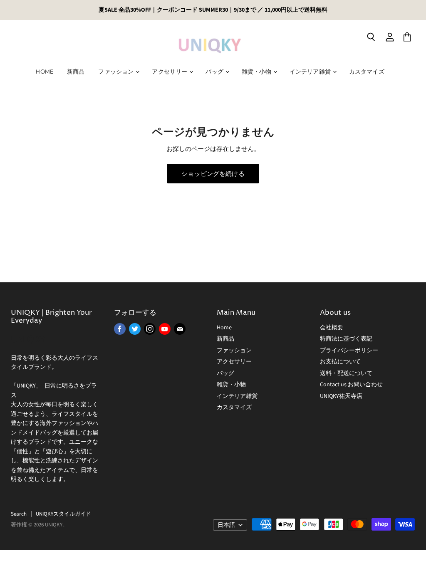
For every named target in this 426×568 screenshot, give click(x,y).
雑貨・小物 (257, 71)
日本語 (226, 525)
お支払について (340, 362)
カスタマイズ (366, 71)
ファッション (116, 71)
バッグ (215, 71)
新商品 (75, 71)
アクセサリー (170, 71)
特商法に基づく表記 (346, 339)
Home (44, 71)
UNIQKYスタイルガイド (63, 514)
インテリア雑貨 (311, 71)
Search (19, 514)
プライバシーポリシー (349, 350)
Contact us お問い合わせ (351, 384)
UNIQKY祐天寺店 (341, 396)
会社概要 (331, 328)
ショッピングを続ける (213, 174)
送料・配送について (346, 373)
